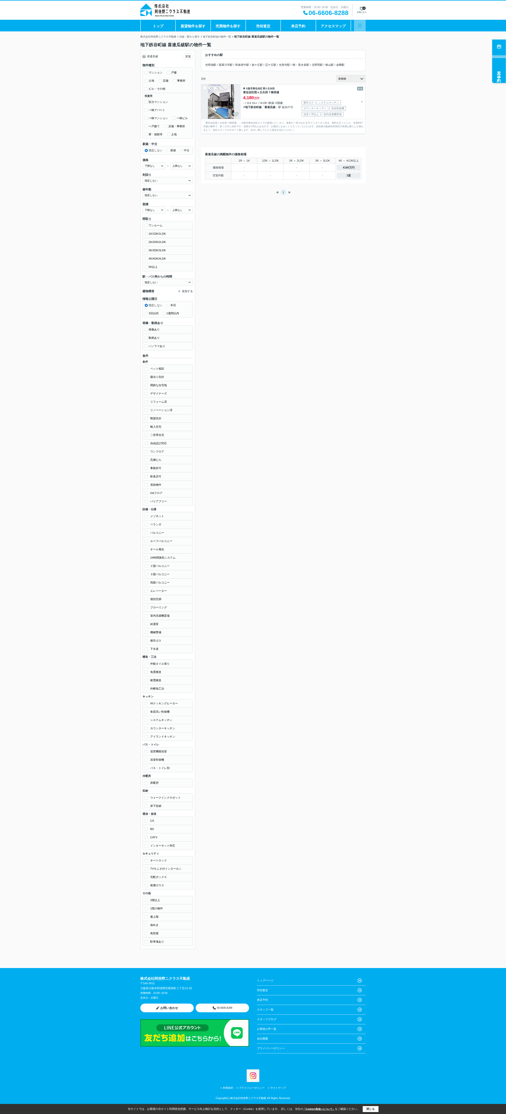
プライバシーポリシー (271, 1048)
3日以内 (154, 313)
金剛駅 (340, 64)
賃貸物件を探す (193, 26)
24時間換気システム (163, 557)
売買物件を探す (228, 26)
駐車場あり (157, 941)
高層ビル (155, 459)
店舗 (165, 80)
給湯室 (154, 624)
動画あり (154, 337)
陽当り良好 (157, 376)
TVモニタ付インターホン (165, 868)
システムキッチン (161, 720)
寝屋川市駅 (226, 64)
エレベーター (158, 590)
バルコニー (157, 532)
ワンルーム (155, 225)
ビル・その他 (157, 88)
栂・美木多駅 (301, 64)
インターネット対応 (162, 845)
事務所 (181, 80)
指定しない (155, 150)
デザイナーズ (158, 393)
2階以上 (155, 900)
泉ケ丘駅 (257, 64)
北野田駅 (317, 64)
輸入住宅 (155, 426)
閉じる (370, 1108)
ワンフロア (157, 451)
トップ (158, 26)
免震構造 (155, 672)
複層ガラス (157, 885)
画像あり (154, 329)
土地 (151, 80)
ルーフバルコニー (161, 541)
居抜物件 (155, 484)
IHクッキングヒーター (164, 703)
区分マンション (158, 101)
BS (152, 829)
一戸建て (154, 126)
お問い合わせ (169, 1008)
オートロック (158, 860)
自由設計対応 (158, 443)
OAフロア (156, 493)
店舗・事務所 (176, 126)
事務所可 (155, 468)
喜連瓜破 (270, 107)
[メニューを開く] (360, 25)
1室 (348, 175)
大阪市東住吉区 (254, 88)
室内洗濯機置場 (160, 615)
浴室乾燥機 (157, 759)
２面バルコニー (160, 565)
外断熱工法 (157, 688)
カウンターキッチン (162, 728)
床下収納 (155, 805)
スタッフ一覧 (265, 1009)
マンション (155, 72)
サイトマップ (278, 1087)
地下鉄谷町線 (253, 107)
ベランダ (155, 524)
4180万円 (349, 167)
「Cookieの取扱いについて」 (319, 1109)
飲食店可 (155, 476)
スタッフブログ (266, 1019)
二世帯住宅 (157, 435)
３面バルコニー (160, 574)
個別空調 (155, 599)
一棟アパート (157, 110)
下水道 (154, 648)
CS (152, 820)
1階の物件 (156, 908)
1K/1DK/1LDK (157, 233)
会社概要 (262, 1038)
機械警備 (155, 632)
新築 (173, 150)
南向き (154, 925)
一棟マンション (158, 118)
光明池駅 (210, 64)
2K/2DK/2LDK (157, 242)
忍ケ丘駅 (270, 64)
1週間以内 (172, 313)
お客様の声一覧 (266, 1028)
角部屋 (154, 933)
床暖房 (154, 782)
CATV (153, 837)
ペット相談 (157, 368)
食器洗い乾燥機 (160, 711)
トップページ (265, 980)
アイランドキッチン (162, 736)
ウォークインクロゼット (165, 797)
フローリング (158, 607)
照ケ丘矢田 (269, 88)
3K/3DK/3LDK (157, 250)
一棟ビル (182, 118)
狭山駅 (329, 64)
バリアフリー (158, 501)
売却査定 (263, 26)
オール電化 (157, 549)
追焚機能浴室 (158, 751)
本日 (173, 305)
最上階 (154, 916)
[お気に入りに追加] (236, 114)
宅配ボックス (158, 877)
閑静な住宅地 (158, 385)
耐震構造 (155, 680)
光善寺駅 (284, 64)
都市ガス (155, 640)
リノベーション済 (161, 410)
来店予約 (298, 26)
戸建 (174, 72)
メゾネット (157, 516)
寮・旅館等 (155, 134)
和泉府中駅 (242, 64)
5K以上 (153, 266)
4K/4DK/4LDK (157, 258)
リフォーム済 (158, 401)
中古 (186, 150)
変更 (188, 56)
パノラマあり (157, 346)
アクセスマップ (333, 26)
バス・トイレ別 (160, 768)
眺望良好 (155, 418)
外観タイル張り (160, 663)
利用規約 (228, 1087)
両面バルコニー (160, 582)
